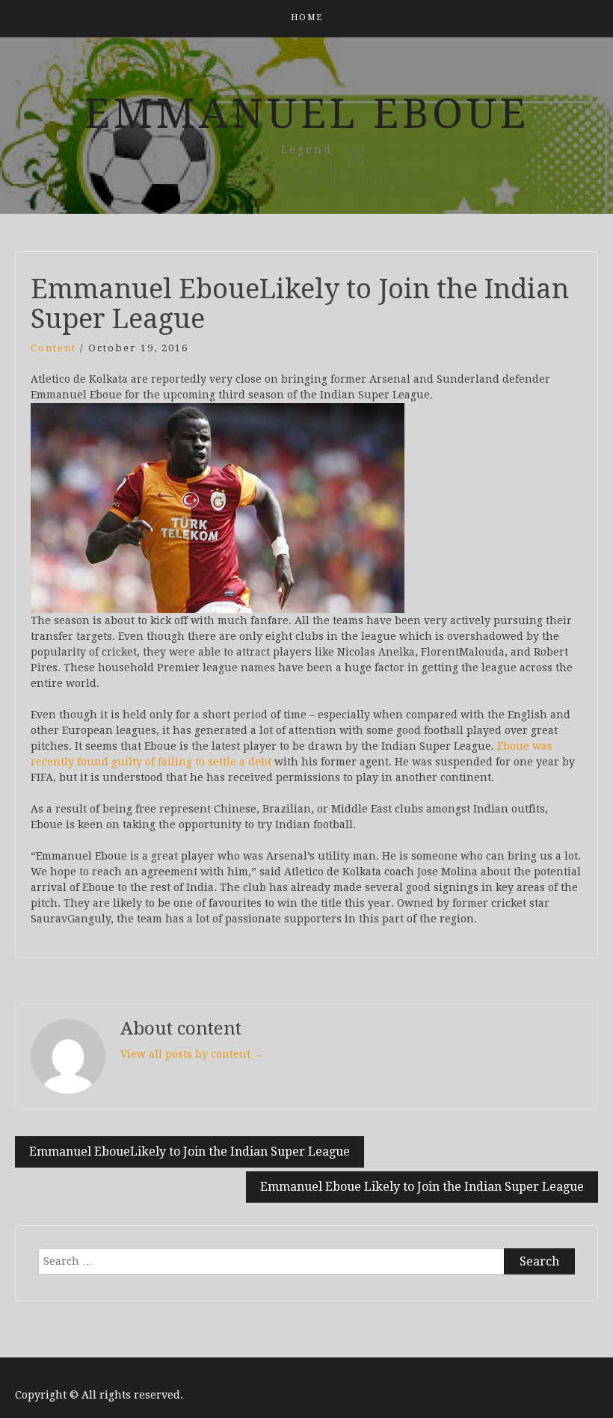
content (53, 348)
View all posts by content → (192, 1054)
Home (307, 17)
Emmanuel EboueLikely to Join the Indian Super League (189, 1151)
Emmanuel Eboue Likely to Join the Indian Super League (422, 1187)
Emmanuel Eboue (306, 114)
